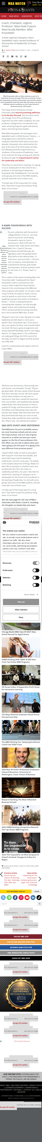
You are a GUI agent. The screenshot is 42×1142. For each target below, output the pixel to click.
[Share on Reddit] (25, 56)
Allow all (21, 602)
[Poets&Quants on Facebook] (15, 897)
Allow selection (21, 610)
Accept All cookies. (12, 202)
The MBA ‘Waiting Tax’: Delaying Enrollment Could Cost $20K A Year (21, 743)
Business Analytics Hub (21, 947)
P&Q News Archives (19, 1085)
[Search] (39, 904)
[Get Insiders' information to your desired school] (21, 994)
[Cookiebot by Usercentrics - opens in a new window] (29, 522)
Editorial (18, 1090)
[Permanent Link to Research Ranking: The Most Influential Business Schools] (21, 788)
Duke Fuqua (30, 866)
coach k (22, 866)
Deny (21, 617)
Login (36, 891)
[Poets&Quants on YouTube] (27, 897)
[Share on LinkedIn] (16, 56)
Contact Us (29, 1090)
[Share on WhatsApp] (21, 56)
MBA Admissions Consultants (21, 953)
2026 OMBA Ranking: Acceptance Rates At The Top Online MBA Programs (20, 828)
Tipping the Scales (14, 1079)
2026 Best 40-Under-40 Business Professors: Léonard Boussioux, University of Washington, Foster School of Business (21, 772)
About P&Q (4, 1085)
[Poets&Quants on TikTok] (39, 897)
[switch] (36, 570)
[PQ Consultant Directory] (21, 1046)
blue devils (14, 866)
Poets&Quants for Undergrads (23, 1076)
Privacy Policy (36, 1085)
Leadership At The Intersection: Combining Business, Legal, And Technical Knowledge (29, 879)
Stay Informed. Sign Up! (16, 891)
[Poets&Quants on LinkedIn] (33, 897)
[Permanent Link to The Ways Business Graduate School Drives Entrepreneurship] (21, 703)
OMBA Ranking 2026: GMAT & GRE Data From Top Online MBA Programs (19, 660)
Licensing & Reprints (15, 1087)
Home (3, 16)
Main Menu (14, 16)
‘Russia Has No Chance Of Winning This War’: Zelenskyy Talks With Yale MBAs (12, 879)
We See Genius (30, 1079)
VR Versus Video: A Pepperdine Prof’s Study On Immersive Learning (21, 688)
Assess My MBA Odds (21, 958)
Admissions (27, 16)
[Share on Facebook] (3, 56)
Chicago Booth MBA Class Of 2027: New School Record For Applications (19, 633)
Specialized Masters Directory (21, 942)
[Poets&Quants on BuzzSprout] (9, 897)
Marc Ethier (10, 50)
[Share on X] (7, 56)
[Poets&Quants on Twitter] (3, 897)
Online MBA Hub (21, 936)
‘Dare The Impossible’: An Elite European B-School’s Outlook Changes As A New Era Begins (20, 857)
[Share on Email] (12, 56)
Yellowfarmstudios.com (27, 1098)
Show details (29, 595)
